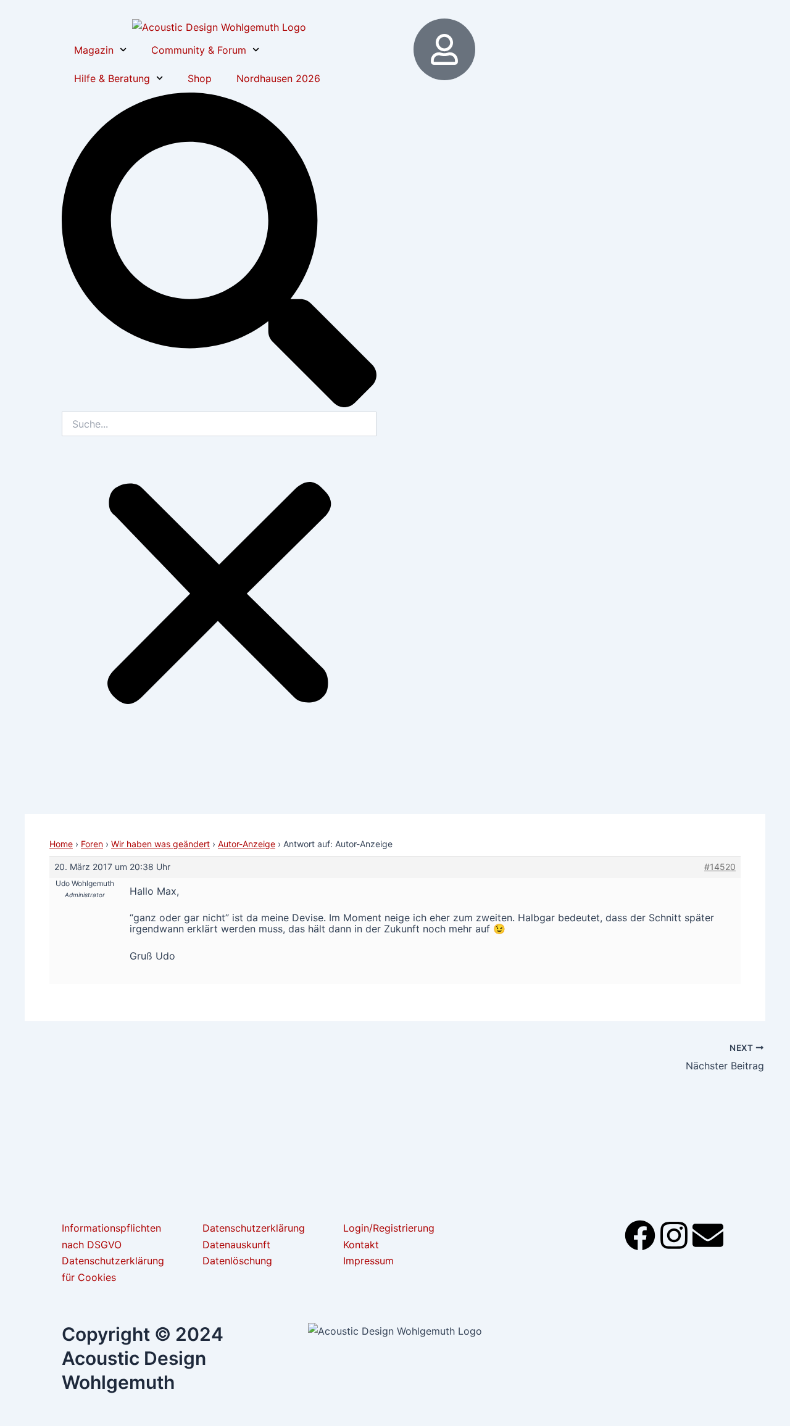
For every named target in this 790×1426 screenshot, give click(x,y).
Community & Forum (198, 50)
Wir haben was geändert (160, 844)
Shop (200, 78)
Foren (92, 844)
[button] (219, 252)
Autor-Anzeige (246, 844)
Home (61, 844)
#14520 (720, 866)
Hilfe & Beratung (112, 78)
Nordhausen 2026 (278, 78)
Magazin (94, 50)
